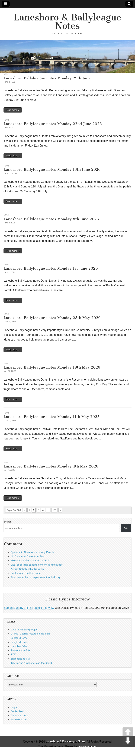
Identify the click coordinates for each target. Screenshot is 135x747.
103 (54, 510)
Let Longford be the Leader (26, 573)
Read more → (13, 110)
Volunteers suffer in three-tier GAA (30, 560)
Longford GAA (19, 637)
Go (126, 527)
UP (128, 731)
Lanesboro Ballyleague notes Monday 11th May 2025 (51, 416)
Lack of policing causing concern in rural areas (37, 564)
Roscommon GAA (21, 650)
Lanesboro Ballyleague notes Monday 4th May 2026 (51, 466)
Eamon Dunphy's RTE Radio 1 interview (29, 607)
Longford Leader (20, 642)
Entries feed (17, 711)
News (6, 74)
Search (8, 521)
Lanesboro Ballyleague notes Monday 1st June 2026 (51, 268)
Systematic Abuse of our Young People (32, 552)
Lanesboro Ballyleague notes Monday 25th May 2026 (52, 317)
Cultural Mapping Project (24, 629)
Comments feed (19, 715)
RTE (13, 654)
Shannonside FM (20, 658)
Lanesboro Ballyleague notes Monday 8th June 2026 (51, 219)
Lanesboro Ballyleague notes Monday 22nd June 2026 (53, 124)
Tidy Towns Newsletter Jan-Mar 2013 (31, 662)
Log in (14, 707)
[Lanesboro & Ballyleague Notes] (67, 56)
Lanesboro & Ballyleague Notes (67, 21)
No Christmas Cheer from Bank (28, 556)
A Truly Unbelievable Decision (27, 568)
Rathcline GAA (19, 646)
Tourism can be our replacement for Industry (35, 577)
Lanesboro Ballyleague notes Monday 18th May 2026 (52, 367)
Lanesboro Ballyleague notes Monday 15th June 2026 (52, 169)
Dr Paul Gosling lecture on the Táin (30, 633)
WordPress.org (19, 719)
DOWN (128, 740)
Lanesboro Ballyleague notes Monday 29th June (47, 78)
